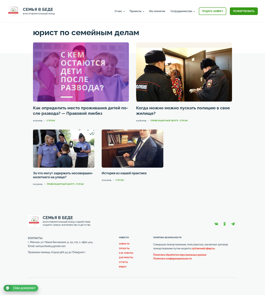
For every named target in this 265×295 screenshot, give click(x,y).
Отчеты (123, 262)
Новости (124, 244)
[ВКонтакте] (216, 224)
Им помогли (157, 11)
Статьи (51, 120)
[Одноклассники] (224, 224)
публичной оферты (203, 248)
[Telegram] (233, 224)
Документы (126, 257)
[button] (124, 11)
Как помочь (126, 253)
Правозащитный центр (164, 120)
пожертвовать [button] (244, 11)
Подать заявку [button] (212, 11)
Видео (123, 267)
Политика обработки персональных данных (179, 254)
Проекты (124, 248)
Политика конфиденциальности (172, 258)
